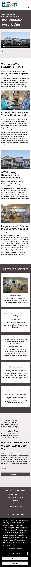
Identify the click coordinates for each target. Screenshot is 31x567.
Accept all (15, 563)
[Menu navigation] (28, 7)
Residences (15, 295)
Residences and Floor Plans (15, 497)
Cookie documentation (15, 548)
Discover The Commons (16, 494)
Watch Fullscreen (7, 52)
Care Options (15, 347)
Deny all (14, 558)
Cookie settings (15, 553)
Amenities (15, 319)
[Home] (9, 5)
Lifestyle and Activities (15, 370)
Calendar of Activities (15, 394)
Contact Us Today (15, 474)
